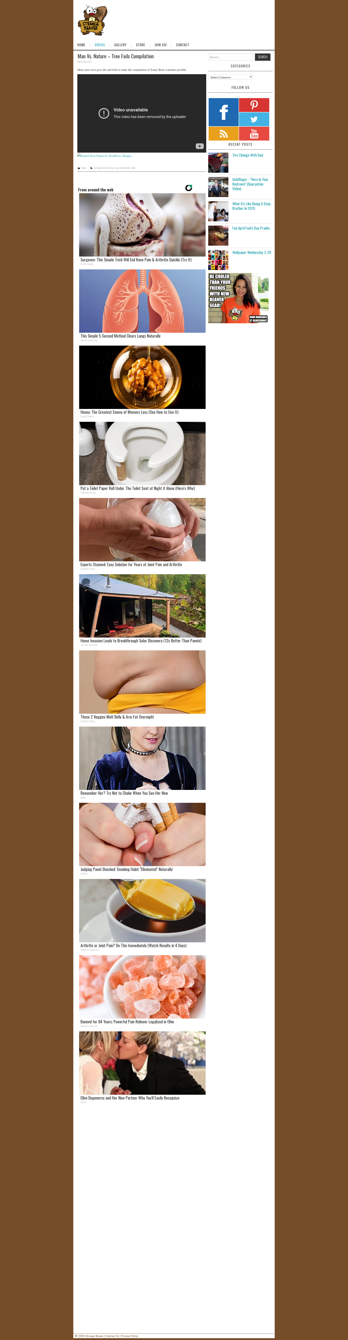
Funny (116, 167)
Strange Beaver (95, 1336)
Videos (100, 44)
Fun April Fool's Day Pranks (251, 228)
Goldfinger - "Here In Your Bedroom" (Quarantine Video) (250, 183)
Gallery (120, 44)
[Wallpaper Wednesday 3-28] (218, 260)
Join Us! (160, 44)
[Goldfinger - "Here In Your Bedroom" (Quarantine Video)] (218, 187)
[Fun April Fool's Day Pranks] (218, 236)
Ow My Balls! (125, 167)
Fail (103, 167)
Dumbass (97, 167)
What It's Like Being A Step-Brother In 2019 (252, 206)
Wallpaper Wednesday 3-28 (251, 252)
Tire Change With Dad (247, 155)
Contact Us (112, 1336)
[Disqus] (141, 1162)
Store (140, 44)
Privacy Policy (129, 1336)
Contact (182, 44)
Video (83, 167)
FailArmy (109, 167)
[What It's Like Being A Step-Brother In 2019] (218, 211)
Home (81, 44)
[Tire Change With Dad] (218, 163)
